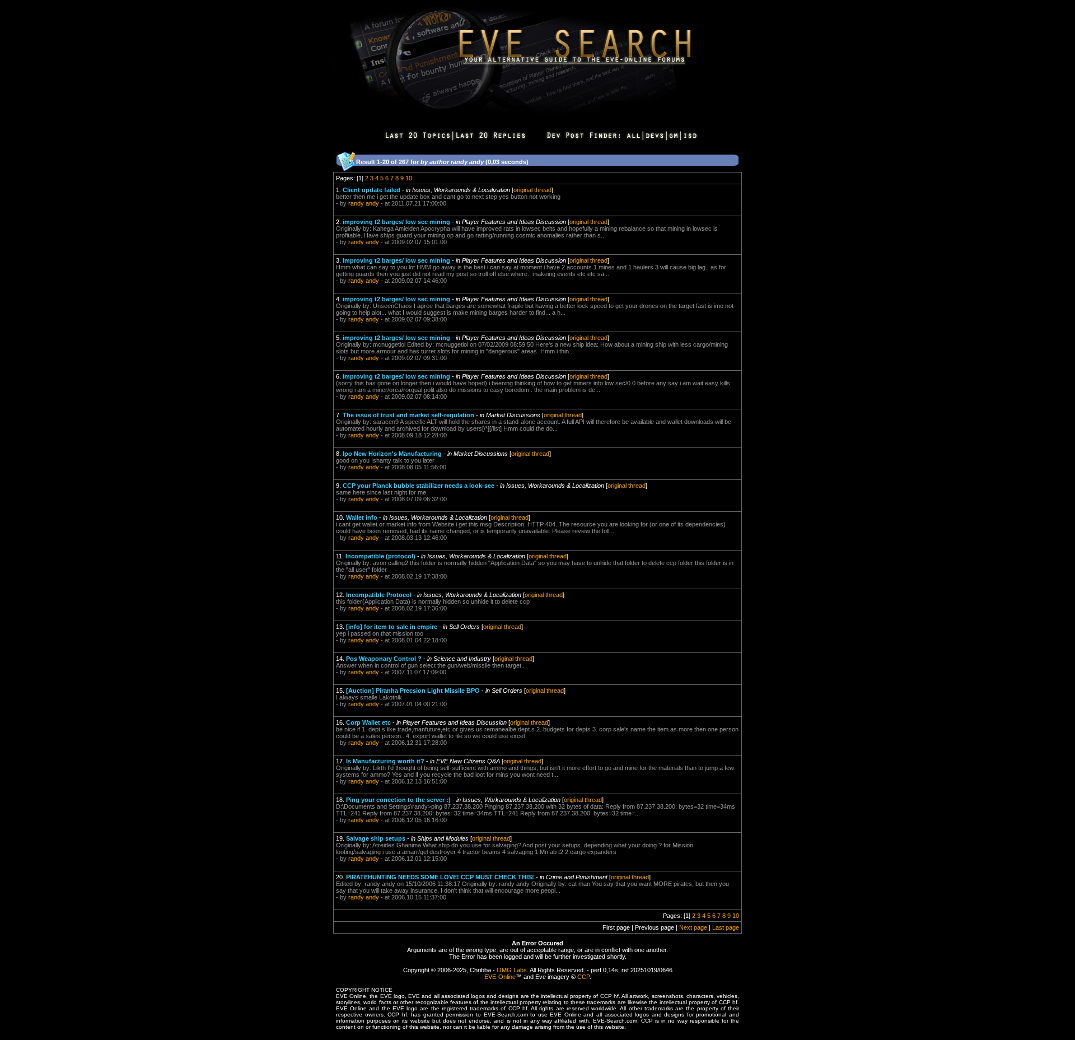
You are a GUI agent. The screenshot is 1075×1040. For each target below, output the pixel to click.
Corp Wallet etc (368, 722)
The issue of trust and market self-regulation (408, 415)
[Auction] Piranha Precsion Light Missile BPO (413, 690)
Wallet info (361, 517)
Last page (725, 927)
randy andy (363, 203)
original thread (532, 189)
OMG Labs (512, 970)
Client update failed (371, 189)
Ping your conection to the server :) (398, 799)
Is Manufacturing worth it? (385, 761)
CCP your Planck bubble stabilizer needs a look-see (418, 485)
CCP (583, 976)
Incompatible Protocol (379, 594)
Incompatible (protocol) (380, 556)
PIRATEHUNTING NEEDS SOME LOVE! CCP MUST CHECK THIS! (440, 877)
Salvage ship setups (375, 838)
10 (408, 178)
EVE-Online (500, 976)
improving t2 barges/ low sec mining (396, 221)
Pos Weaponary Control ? (384, 658)
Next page (693, 927)
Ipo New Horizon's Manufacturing (392, 453)
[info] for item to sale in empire (391, 626)
